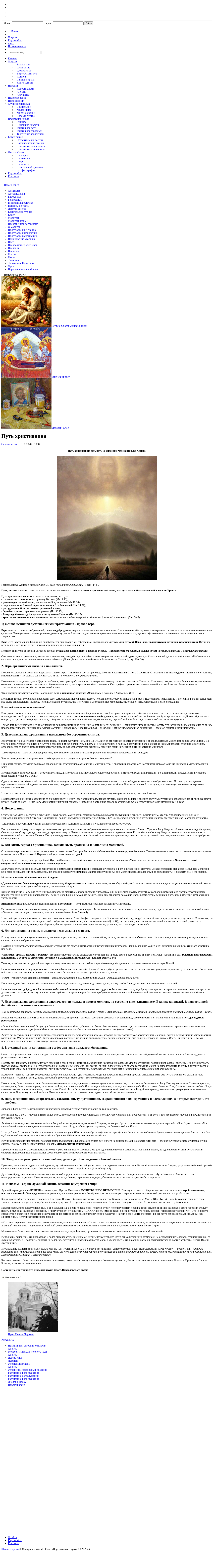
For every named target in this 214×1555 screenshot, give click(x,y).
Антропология (16, 193)
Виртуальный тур (27, 73)
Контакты (13, 176)
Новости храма (25, 88)
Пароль (48, 23)
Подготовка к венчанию (30, 149)
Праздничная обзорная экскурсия (27, 1345)
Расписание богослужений (23, 1375)
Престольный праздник (30, 167)
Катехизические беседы (30, 143)
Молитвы (13, 217)
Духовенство (24, 70)
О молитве (14, 226)
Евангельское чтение (20, 211)
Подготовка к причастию (22, 232)
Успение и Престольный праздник (27, 1369)
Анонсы (21, 91)
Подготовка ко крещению (31, 146)
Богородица (15, 199)
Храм (11, 266)
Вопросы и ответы (18, 205)
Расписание (23, 67)
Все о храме (23, 64)
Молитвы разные (18, 220)
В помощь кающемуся (20, 202)
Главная (12, 58)
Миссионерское (26, 112)
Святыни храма (25, 79)
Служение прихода (19, 103)
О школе (21, 121)
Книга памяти (25, 82)
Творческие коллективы (30, 134)
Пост (11, 242)
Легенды (13, 1360)
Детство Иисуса (17, 208)
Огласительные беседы (30, 140)
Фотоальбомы (16, 152)
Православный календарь (22, 245)
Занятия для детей (27, 127)
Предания (13, 248)
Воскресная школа (18, 118)
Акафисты (14, 190)
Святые (12, 254)
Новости (13, 85)
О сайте (12, 1537)
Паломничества (26, 115)
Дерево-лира (15, 1357)
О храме (12, 61)
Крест (11, 214)
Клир (20, 161)
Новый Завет (11, 184)
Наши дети (23, 164)
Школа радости (10, 1549)
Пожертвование (17, 97)
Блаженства (14, 196)
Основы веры (9, 444)
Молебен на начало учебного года (27, 1351)
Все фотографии (26, 170)
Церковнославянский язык (23, 269)
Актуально (23, 94)
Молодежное (24, 109)
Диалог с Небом (17, 1381)
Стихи (11, 257)
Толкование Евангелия (21, 263)
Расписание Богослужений (23, 1372)
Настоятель (23, 158)
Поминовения (16, 100)
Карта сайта (15, 173)
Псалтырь (13, 251)
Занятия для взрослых (29, 130)
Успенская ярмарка (19, 1363)
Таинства (13, 260)
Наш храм (22, 155)
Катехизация (15, 137)
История (21, 76)
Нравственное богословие (23, 223)
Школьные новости (28, 124)
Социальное (24, 106)
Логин (7, 23)
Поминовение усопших (21, 239)
